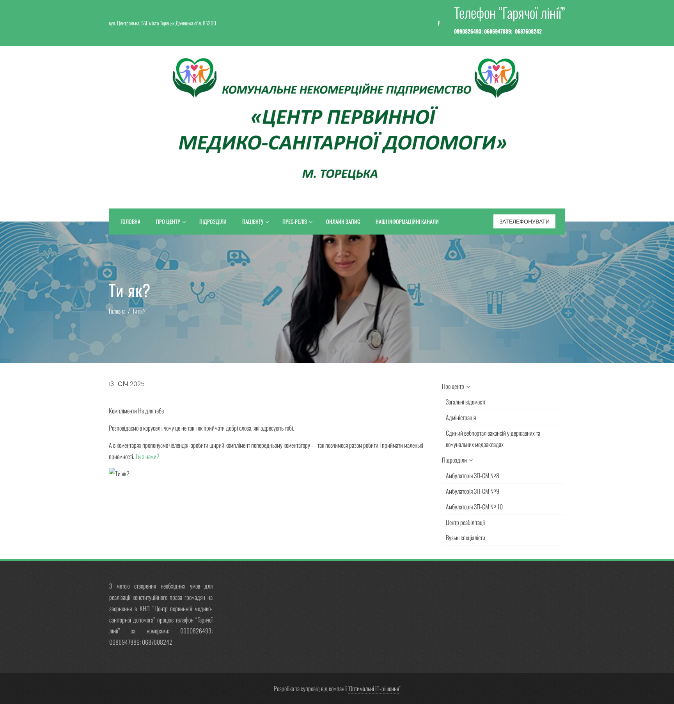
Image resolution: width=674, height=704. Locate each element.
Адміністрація (461, 417)
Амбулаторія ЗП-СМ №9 (472, 491)
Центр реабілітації (465, 522)
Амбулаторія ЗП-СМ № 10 (474, 506)
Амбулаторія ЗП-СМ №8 (472, 475)
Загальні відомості (465, 401)
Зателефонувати (524, 221)
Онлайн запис (343, 221)
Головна (130, 221)
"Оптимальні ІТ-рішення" (374, 688)
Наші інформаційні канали (407, 221)
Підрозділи (213, 221)
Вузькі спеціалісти (465, 537)
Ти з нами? (147, 456)
